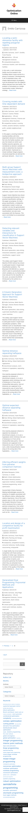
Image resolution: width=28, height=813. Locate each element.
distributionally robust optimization (10, 729)
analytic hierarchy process (12, 479)
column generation (10, 250)
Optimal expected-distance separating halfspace (11, 407)
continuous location (8, 64)
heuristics (18, 738)
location (19, 607)
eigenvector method (8, 482)
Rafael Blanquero (9, 472)
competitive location (10, 123)
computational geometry (11, 62)
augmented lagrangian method (11, 706)
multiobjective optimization (9, 764)
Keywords (6, 701)
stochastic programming (13, 793)
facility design (20, 545)
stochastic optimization (10, 790)
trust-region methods (9, 795)
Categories (7, 692)
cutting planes (8, 724)
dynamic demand (13, 125)
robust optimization (12, 781)
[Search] (22, 664)
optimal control (6, 774)
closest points (8, 604)
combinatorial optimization (11, 716)
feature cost (15, 189)
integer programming (12, 740)
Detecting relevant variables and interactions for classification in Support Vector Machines (13, 233)
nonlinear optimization (10, 768)
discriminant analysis (10, 366)
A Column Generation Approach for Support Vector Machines (12, 294)
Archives (5, 684)
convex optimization (12, 721)
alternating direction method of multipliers (11, 704)
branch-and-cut (19, 712)
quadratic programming (9, 778)
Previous (5, 646)
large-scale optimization (9, 745)
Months (6, 681)
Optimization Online (14, 12)
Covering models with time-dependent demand (13, 102)
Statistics (13, 420)
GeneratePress (14, 807)
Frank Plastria (6, 55)
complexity (7, 718)
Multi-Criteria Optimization (12, 477)
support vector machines (17, 191)
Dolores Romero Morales (16, 182)
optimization (13, 774)
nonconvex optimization (12, 766)
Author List (7, 677)
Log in (5, 655)
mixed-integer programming (9, 760)
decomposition (18, 723)
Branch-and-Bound (8, 712)
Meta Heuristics (15, 121)
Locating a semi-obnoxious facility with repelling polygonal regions (12, 41)
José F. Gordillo (19, 52)
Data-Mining (8, 184)
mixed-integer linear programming (11, 752)
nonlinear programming (11, 770)
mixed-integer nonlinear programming (10, 755)
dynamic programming (13, 732)
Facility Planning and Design (13, 538)
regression (5, 609)
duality (4, 732)
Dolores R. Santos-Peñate (10, 113)
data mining (20, 250)
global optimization (9, 738)
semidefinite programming (10, 786)
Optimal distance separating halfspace (11, 352)
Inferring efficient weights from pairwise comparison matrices (14, 464)
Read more (12, 90)
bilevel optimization (9, 710)
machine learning (8, 750)
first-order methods (8, 734)
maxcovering (6, 547)
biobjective (7, 542)
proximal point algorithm (8, 776)
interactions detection (9, 252)
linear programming (11, 748)
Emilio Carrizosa (9, 52)
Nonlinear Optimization (9, 540)
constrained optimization (17, 718)
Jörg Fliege (18, 592)
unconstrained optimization (9, 797)
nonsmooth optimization (10, 772)
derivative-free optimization (11, 726)
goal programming (19, 604)
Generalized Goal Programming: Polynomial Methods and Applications (13, 583)
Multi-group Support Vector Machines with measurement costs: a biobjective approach (12, 170)
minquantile (14, 547)
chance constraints (7, 714)
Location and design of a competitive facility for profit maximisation (13, 525)
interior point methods (9, 607)
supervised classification (10, 312)
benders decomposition (8, 708)
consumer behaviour (8, 545)
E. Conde (12, 475)
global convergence (9, 736)
